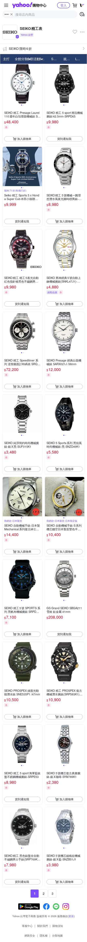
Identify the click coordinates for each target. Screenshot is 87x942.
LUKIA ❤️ (80, 59)
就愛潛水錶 (68, 59)
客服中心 (27, 926)
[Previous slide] (5, 84)
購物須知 (57, 926)
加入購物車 (24, 139)
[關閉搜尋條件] (11, 14)
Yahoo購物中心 (29, 5)
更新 (71, 916)
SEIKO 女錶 (56, 59)
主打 (6, 59)
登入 (63, 5)
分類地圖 (57, 935)
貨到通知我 (64, 139)
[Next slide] (39, 84)
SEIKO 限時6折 (20, 48)
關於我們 (42, 926)
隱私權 (44, 935)
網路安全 (29, 935)
